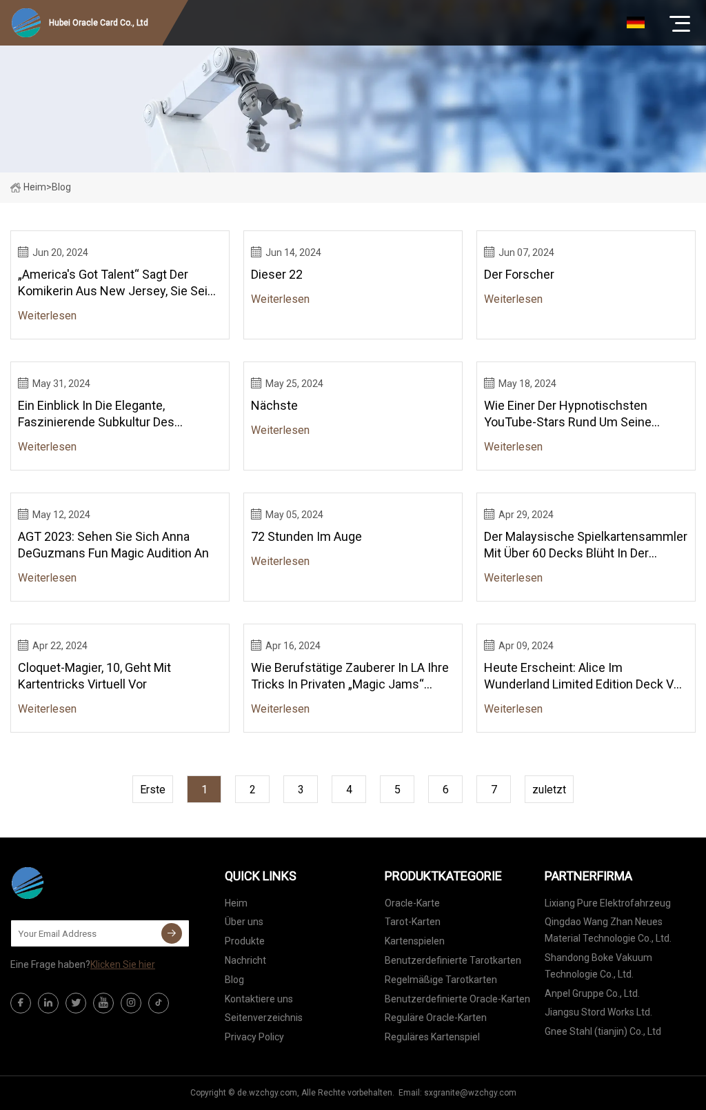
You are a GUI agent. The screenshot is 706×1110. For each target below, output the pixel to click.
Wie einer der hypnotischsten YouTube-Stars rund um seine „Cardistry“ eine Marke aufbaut (568, 414)
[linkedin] (48, 1003)
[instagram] (131, 1003)
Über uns (244, 921)
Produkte (245, 941)
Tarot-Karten (413, 921)
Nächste (274, 405)
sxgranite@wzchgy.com (470, 1093)
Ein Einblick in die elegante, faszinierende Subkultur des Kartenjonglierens (96, 414)
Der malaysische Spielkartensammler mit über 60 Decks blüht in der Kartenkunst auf (585, 545)
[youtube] (103, 1003)
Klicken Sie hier (122, 964)
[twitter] (75, 1003)
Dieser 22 (277, 274)
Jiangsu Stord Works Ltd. (598, 1012)
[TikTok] (158, 1003)
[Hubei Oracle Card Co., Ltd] (79, 883)
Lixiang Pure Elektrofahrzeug (608, 903)
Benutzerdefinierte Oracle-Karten (457, 998)
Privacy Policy (254, 1036)
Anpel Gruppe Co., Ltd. (592, 993)
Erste (152, 789)
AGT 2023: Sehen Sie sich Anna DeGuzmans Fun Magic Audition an (113, 544)
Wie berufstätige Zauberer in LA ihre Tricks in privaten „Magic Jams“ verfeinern (350, 676)
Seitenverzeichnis (264, 1017)
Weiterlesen (47, 315)
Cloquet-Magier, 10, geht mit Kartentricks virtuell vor (94, 675)
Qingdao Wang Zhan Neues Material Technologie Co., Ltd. (608, 930)
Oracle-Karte (412, 903)
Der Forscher (519, 274)
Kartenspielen (415, 941)
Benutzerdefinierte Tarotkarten (453, 960)
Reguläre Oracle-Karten (436, 1017)
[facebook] (20, 1003)
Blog (234, 979)
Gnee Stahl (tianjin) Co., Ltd (603, 1031)
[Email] (171, 933)
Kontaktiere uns (259, 998)
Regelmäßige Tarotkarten (441, 979)
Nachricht (245, 960)
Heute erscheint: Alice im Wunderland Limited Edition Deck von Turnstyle (585, 676)
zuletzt (549, 789)
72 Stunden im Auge (306, 536)
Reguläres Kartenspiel (432, 1036)
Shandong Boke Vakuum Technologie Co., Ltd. (598, 966)
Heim (34, 186)
